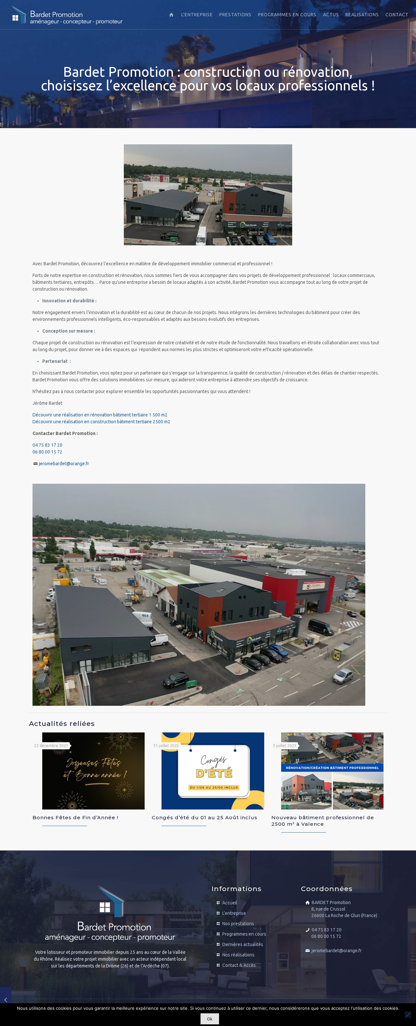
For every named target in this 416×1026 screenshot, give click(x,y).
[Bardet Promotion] (67, 14)
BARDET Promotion (344, 909)
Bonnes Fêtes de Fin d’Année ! (75, 817)
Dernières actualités (242, 944)
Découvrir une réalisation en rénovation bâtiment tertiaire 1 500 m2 (99, 414)
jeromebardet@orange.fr (64, 463)
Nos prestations (238, 923)
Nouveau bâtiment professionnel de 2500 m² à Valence (322, 820)
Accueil (229, 902)
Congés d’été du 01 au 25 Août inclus (204, 817)
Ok (210, 1019)
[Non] (408, 1014)
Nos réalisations (238, 954)
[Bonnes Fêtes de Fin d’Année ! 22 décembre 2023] (5, 1000)
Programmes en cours (244, 934)
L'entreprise (234, 913)
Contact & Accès (239, 965)
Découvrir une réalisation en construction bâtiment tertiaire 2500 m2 (101, 421)
